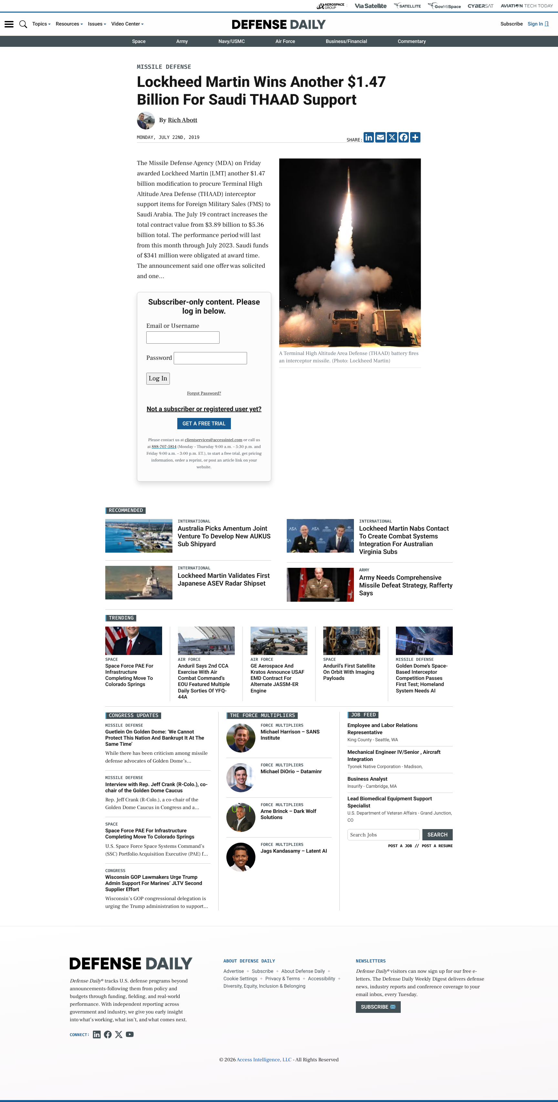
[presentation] (240, 737)
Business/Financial (346, 41)
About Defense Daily (303, 971)
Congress (115, 871)
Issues (95, 24)
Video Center (125, 24)
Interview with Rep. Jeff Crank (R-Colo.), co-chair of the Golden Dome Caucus (156, 787)
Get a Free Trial (204, 424)
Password (159, 358)
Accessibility (321, 979)
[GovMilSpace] (444, 5)
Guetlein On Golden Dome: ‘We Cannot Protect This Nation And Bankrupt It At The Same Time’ (154, 738)
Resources (67, 24)
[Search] (23, 24)
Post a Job (400, 845)
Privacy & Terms (282, 979)
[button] (9, 24)
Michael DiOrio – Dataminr (291, 771)
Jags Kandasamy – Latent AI (294, 851)
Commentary (412, 41)
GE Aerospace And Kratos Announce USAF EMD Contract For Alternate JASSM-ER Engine (278, 678)
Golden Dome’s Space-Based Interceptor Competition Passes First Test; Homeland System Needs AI (422, 678)
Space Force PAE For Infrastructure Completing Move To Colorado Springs (129, 675)
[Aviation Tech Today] (527, 5)
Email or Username (172, 326)
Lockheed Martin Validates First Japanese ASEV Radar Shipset (224, 579)
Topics (39, 24)
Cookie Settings (240, 979)
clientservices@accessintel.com (213, 440)
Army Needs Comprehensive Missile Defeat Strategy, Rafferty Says (405, 585)
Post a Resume (437, 845)
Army (182, 41)
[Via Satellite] (371, 6)
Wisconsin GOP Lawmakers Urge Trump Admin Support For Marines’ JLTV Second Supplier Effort (153, 883)
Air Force (285, 41)
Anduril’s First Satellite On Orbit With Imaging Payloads (349, 672)
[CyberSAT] (480, 6)
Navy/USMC (232, 41)
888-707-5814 (164, 447)
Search (438, 835)
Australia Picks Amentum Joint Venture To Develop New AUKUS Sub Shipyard (224, 536)
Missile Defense (164, 67)
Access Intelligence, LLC (264, 1060)
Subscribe (512, 24)
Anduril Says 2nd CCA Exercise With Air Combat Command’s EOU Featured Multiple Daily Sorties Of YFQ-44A (204, 681)
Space (139, 41)
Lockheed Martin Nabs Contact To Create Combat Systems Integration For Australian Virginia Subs (404, 540)
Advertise (233, 971)
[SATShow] (407, 6)
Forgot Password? (204, 393)
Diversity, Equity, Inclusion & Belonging (264, 986)
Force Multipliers (282, 725)
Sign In (536, 24)
